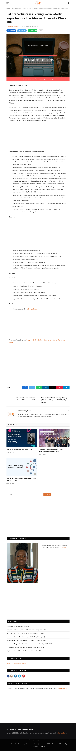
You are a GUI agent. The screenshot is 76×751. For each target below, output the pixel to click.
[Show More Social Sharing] (41, 30)
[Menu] (7, 3)
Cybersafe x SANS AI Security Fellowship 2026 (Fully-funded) (25, 647)
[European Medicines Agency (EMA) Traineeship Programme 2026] (54, 438)
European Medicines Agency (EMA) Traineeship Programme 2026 (51, 451)
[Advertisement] (38, 137)
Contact (43, 746)
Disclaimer (36, 746)
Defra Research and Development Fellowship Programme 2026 (26, 640)
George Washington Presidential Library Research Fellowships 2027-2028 (29, 644)
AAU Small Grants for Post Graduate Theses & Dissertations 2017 (23, 399)
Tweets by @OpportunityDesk (16, 663)
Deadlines (34, 744)
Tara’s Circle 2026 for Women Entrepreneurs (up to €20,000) (25, 633)
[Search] (69, 3)
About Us (13, 744)
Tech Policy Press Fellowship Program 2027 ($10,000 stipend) (21, 480)
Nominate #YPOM (45, 744)
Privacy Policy (63, 744)
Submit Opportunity (24, 744)
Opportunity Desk (12, 26)
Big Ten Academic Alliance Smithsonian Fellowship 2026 (24, 651)
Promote (54, 744)
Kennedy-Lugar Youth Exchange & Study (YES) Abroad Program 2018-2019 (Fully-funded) (54, 400)
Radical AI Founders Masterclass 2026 (19, 450)
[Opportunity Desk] (38, 3)
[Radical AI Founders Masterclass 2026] (21, 438)
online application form (34, 309)
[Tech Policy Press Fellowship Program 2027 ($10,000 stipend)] (21, 467)
